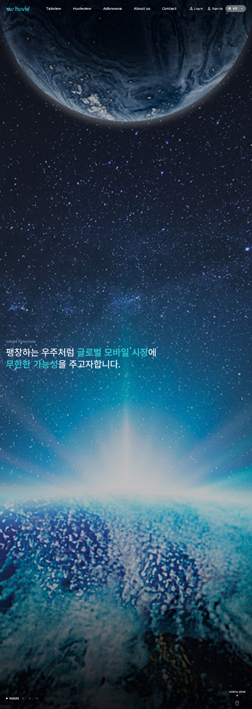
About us (142, 9)
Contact (169, 9)
